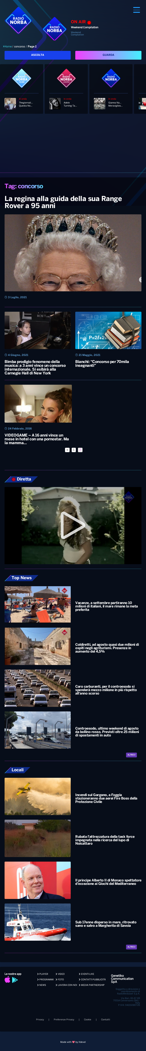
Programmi (46, 980)
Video (61, 974)
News (42, 985)
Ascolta (37, 55)
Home (8, 46)
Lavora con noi (67, 985)
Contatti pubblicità (93, 980)
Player (43, 974)
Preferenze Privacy (64, 1020)
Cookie (87, 1020)
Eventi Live (87, 974)
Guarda (108, 55)
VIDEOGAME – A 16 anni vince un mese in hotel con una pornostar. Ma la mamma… (37, 439)
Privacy (40, 1020)
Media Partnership (92, 985)
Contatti (105, 1020)
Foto (60, 980)
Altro (131, 755)
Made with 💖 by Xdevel (73, 1042)
